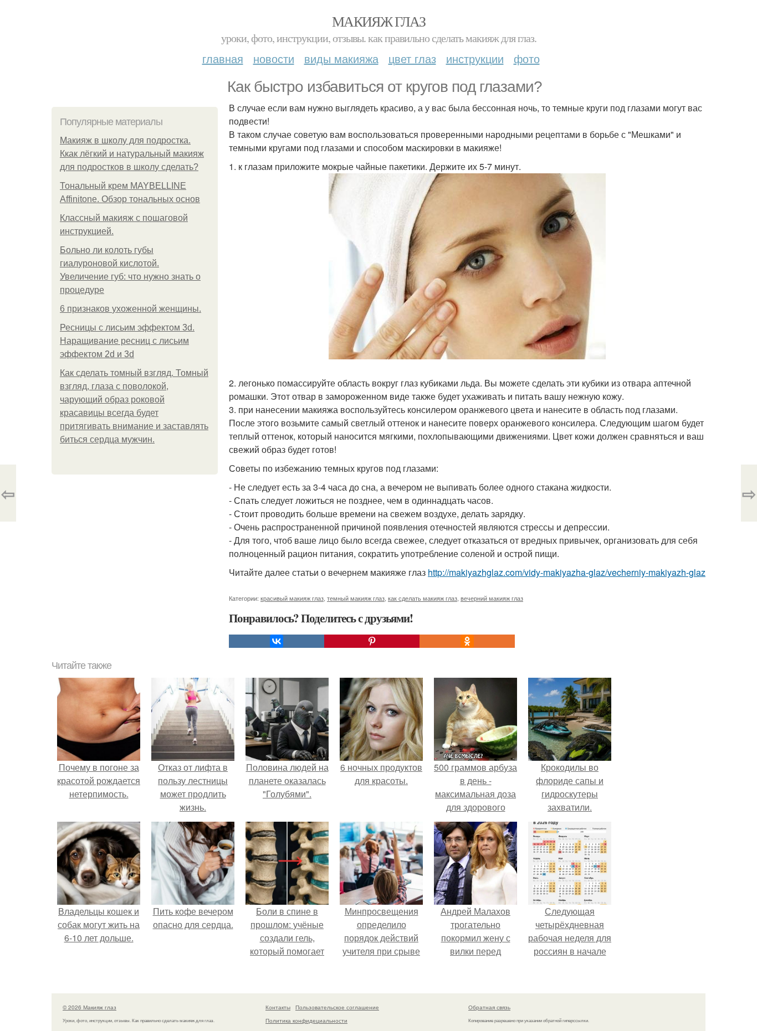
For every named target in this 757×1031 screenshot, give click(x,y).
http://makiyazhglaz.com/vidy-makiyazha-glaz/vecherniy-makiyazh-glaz (566, 572)
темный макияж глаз (356, 598)
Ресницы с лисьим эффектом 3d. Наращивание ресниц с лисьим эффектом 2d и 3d (127, 341)
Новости (273, 58)
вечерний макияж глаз (492, 598)
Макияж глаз (378, 21)
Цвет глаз (412, 58)
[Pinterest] (372, 641)
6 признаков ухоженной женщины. (130, 308)
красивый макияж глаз (292, 598)
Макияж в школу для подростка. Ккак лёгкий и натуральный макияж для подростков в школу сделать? (132, 154)
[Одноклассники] (467, 641)
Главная (222, 58)
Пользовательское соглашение (337, 1007)
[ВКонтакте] (276, 641)
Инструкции (475, 58)
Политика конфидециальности (306, 1020)
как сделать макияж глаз (422, 598)
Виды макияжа (341, 58)
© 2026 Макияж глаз (89, 1007)
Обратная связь (489, 1007)
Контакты (277, 1007)
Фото (527, 58)
